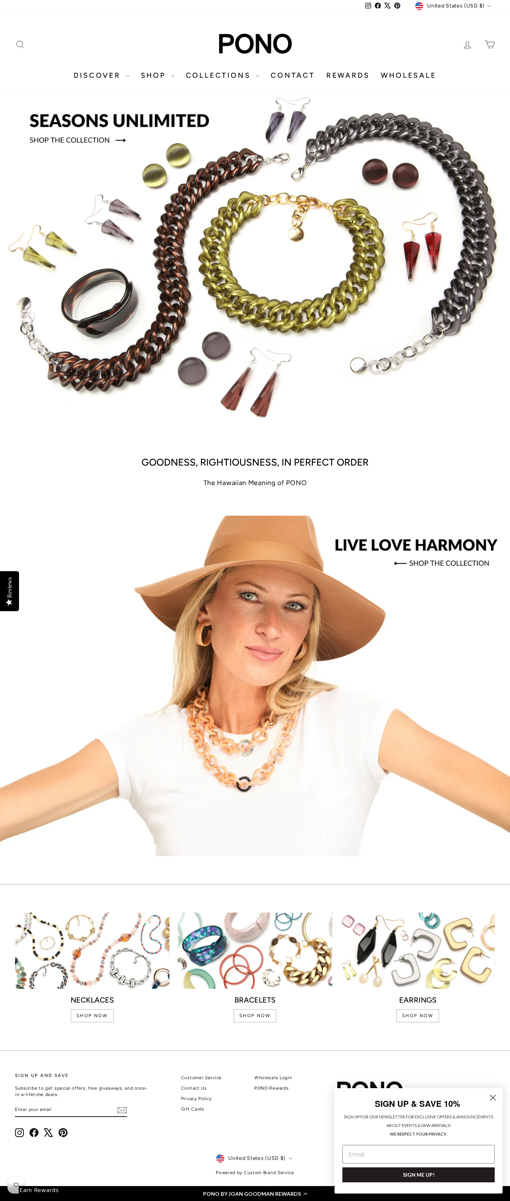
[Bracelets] (255, 951)
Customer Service (201, 1077)
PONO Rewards (271, 1088)
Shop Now (417, 1015)
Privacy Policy (196, 1098)
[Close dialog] (493, 1097)
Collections (220, 75)
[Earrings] (417, 951)
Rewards (348, 75)
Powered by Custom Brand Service (255, 1172)
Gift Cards (193, 1109)
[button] (255, 1193)
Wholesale (408, 75)
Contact (293, 75)
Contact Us (194, 1088)
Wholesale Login (273, 1077)
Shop (155, 75)
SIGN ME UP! (419, 1174)
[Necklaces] (92, 951)
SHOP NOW (92, 1015)
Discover (99, 75)
